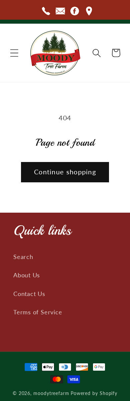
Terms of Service (37, 312)
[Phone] (46, 12)
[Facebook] (74, 12)
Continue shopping (65, 172)
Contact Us (29, 293)
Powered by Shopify (94, 393)
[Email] (60, 12)
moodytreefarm (51, 393)
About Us (26, 275)
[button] (14, 52)
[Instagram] (89, 12)
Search (23, 256)
